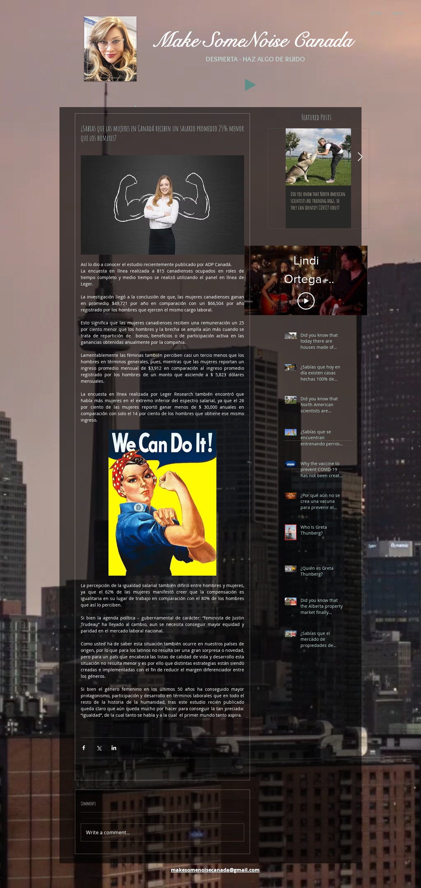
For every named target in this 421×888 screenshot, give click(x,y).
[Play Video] (306, 291)
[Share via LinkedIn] (114, 748)
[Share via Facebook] (84, 748)
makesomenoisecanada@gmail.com (215, 873)
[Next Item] (360, 157)
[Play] (250, 85)
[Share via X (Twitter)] (99, 748)
